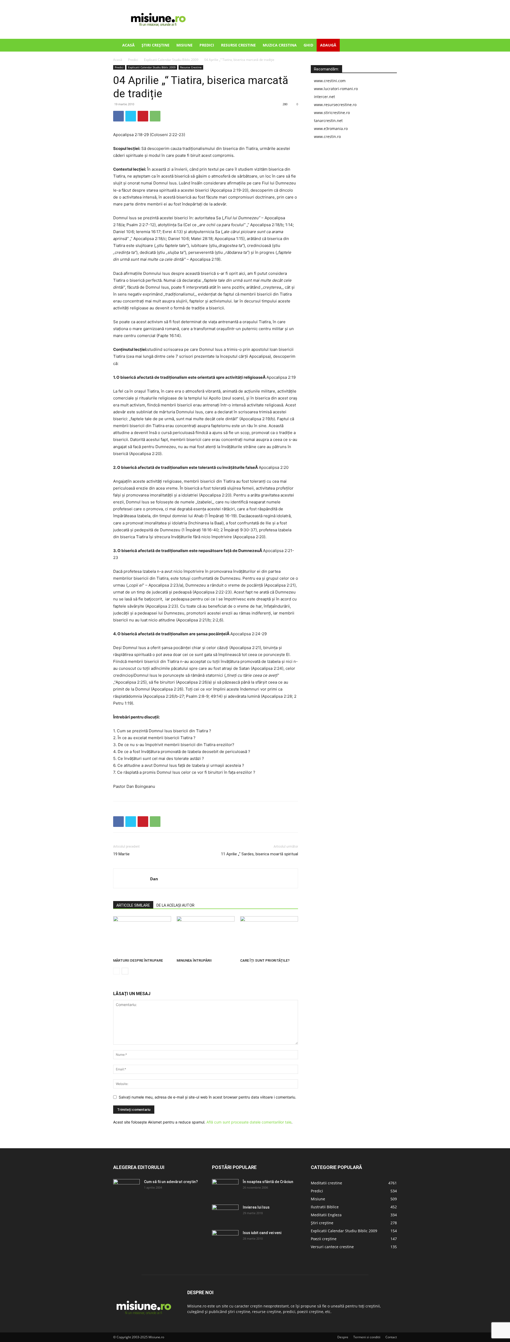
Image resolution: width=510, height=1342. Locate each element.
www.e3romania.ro (331, 128)
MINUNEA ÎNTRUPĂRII (194, 960)
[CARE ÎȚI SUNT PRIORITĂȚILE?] (269, 936)
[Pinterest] (143, 116)
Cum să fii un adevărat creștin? (171, 1182)
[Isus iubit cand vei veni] (225, 1239)
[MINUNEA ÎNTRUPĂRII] (206, 936)
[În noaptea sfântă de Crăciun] (225, 1188)
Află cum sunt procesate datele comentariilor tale (248, 1122)
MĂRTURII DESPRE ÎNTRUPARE (138, 960)
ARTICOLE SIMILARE (133, 905)
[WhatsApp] (155, 116)
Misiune (184, 45)
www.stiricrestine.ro (332, 112)
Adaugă (328, 45)
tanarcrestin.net (328, 120)
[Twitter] (130, 116)
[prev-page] (116, 971)
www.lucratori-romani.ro (336, 88)
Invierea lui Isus (256, 1207)
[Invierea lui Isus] (225, 1214)
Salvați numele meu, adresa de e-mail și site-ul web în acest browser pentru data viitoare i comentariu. (207, 1097)
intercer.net (324, 96)
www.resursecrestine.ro (335, 104)
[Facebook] (118, 116)
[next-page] (125, 971)
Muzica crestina (280, 45)
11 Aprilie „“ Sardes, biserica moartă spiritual (259, 854)
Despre (342, 1337)
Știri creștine (155, 45)
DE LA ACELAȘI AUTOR (175, 905)
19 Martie (121, 854)
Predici (206, 45)
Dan (154, 878)
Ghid (308, 45)
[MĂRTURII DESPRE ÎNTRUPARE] (142, 936)
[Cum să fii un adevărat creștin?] (126, 1188)
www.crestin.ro (327, 136)
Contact (391, 1337)
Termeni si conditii (366, 1337)
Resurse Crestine (238, 45)
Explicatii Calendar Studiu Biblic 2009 (171, 59)
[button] (390, 45)
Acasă (128, 45)
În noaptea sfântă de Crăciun (268, 1182)
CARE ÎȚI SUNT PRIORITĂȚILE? (265, 960)
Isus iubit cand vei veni (262, 1233)
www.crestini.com (330, 80)
